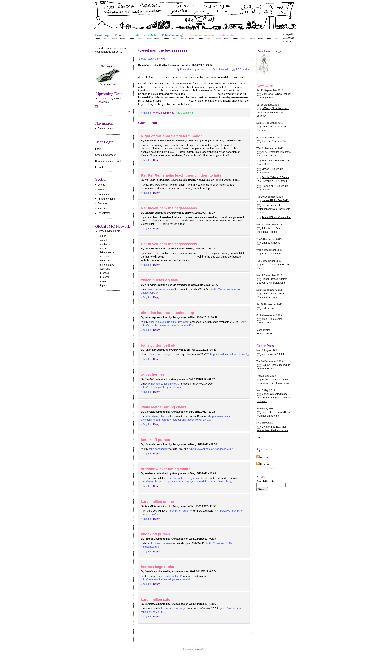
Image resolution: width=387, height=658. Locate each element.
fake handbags (157, 448)
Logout (99, 167)
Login (98, 149)
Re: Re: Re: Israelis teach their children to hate (181, 175)
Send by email (220, 69)
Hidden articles (264, 333)
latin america (107, 252)
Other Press (104, 213)
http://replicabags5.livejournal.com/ (161, 387)
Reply (156, 160)
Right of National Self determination (172, 136)
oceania (104, 256)
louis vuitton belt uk (158, 345)
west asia (105, 268)
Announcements (106, 198)
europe (104, 248)
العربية (289, 34)
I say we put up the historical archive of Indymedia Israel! (273, 209)
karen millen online (157, 501)
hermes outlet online (163, 383)
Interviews (103, 208)
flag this (147, 112)
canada (104, 240)
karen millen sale (155, 599)
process (104, 273)
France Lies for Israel (273, 253)
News (101, 189)
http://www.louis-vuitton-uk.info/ (228, 354)
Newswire (121, 34)
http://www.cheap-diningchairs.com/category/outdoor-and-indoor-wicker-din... (185, 418)
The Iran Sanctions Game (275, 141)
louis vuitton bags (157, 354)
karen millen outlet (178, 510)
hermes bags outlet (157, 567)
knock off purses (155, 440)
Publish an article (145, 34)
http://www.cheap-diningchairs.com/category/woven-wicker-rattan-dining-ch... (185, 481)
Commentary (105, 194)
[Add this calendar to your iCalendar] (96, 107)
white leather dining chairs (164, 407)
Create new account (106, 155)
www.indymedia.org (109, 231)
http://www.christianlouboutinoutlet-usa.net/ (166, 325)
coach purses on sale (159, 280)
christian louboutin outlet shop (167, 313)
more (128, 111)
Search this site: (265, 481)
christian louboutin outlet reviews (168, 321)
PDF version (243, 69)
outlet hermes (153, 374)
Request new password (108, 161)
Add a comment (184, 112)
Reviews (102, 203)
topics (103, 285)
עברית (289, 41)
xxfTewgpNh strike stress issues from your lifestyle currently (273, 112)
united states (107, 264)
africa (103, 236)
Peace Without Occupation (276, 217)
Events (101, 184)
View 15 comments (163, 112)
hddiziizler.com (270, 308)
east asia (105, 244)
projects (104, 277)
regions (104, 281)
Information (228, 34)
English (290, 37)
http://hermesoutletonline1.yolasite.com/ (164, 579)
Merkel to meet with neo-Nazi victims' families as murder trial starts (274, 398)
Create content (106, 128)
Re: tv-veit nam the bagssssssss (169, 208)
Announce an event (202, 34)
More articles (263, 329)
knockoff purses (160, 543)
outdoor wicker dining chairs (165, 469)
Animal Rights (146, 58)
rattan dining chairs (156, 416)
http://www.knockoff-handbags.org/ (211, 448)
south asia (105, 260)
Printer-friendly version (192, 69)
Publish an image (173, 34)
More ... (260, 437)
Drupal (198, 649)
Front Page (102, 34)
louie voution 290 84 (273, 354)
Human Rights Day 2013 (275, 200)
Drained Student (271, 242)
